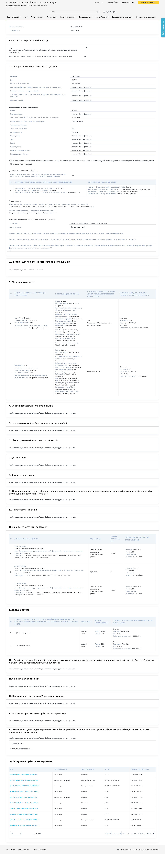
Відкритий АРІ (112, 2)
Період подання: (85, 17)
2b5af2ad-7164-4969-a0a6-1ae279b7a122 (24, 808)
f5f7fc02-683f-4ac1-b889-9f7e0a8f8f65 (23, 797)
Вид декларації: (13, 17)
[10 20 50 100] (15, 833)
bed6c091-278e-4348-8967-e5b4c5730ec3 (24, 786)
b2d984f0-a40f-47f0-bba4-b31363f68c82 (24, 791)
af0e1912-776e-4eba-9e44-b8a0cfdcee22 (24, 814)
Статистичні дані (127, 2)
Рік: (25, 17)
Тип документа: (36, 17)
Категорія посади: (67, 17)
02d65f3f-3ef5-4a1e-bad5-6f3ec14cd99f (23, 774)
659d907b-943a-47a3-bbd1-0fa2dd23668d (24, 825)
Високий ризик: (101, 17)
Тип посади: (51, 17)
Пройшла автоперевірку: (145, 17)
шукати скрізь (111, 12)
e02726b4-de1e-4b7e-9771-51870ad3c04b (24, 780)
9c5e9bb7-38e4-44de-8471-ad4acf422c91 (24, 803)
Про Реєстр (99, 2)
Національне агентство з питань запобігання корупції (140, 849)
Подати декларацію (148, 2)
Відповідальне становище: (121, 17)
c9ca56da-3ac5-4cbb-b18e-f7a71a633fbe (24, 820)
